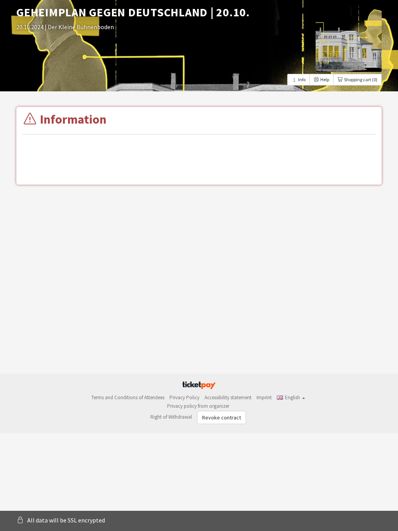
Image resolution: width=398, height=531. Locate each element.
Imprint (264, 397)
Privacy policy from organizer (198, 406)
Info (301, 79)
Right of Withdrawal (171, 417)
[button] (291, 397)
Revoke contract (221, 417)
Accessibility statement (227, 397)
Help (324, 79)
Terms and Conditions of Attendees (127, 397)
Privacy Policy (184, 397)
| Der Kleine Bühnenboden (79, 27)
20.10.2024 (30, 27)
